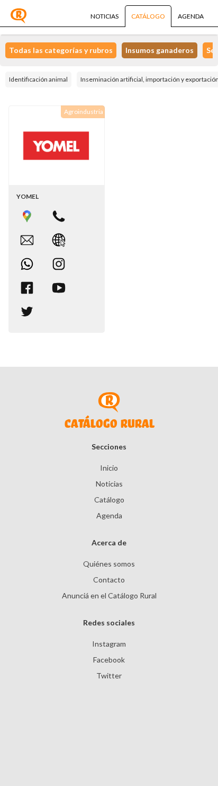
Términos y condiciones (44, 748)
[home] (18, 16)
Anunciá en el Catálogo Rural (109, 595)
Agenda (109, 515)
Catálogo (109, 499)
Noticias (109, 483)
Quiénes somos (109, 563)
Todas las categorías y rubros (61, 50)
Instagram (109, 643)
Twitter (109, 675)
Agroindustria (83, 112)
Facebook (109, 659)
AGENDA (191, 16)
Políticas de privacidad (153, 748)
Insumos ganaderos (159, 50)
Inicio (109, 467)
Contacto (109, 579)
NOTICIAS (104, 16)
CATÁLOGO (148, 16)
